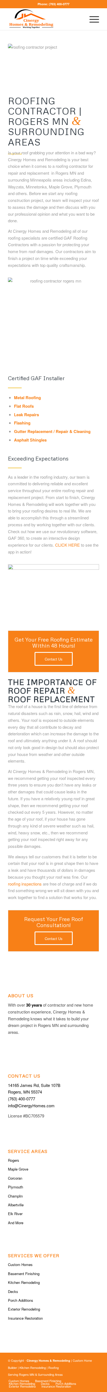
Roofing (53, 1367)
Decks (13, 1291)
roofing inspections (25, 884)
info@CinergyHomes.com (31, 1105)
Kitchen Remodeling (24, 1282)
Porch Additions (20, 1300)
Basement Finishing (24, 1273)
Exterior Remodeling (24, 1309)
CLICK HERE (67, 545)
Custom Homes (20, 1264)
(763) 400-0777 (58, 4)
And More (15, 1222)
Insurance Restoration (25, 1318)
